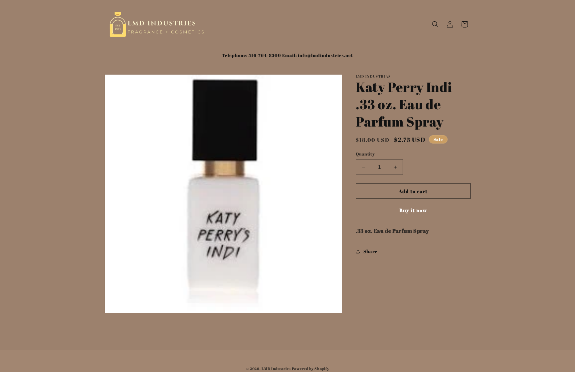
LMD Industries (276, 368)
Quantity (365, 154)
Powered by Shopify (310, 368)
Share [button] (370, 251)
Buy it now (413, 210)
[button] (435, 24)
